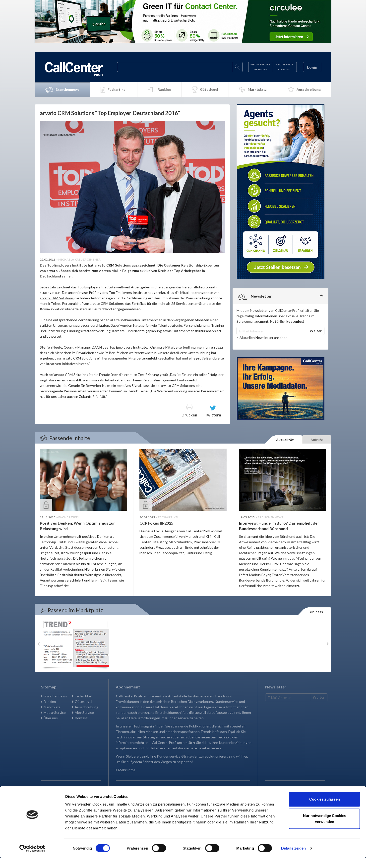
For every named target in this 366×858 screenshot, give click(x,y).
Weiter (316, 331)
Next (327, 643)
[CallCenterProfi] (74, 69)
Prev (38, 643)
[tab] (280, 296)
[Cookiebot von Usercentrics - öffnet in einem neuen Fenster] (32, 848)
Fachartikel (117, 89)
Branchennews (67, 89)
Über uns (260, 69)
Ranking (164, 89)
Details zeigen (293, 848)
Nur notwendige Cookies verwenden (324, 818)
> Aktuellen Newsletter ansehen (262, 337)
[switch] (159, 848)
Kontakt (284, 69)
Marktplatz (257, 89)
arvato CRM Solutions (57, 298)
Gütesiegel (209, 89)
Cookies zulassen (324, 799)
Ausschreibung (309, 89)
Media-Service (260, 64)
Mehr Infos (126, 770)
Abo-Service (284, 64)
